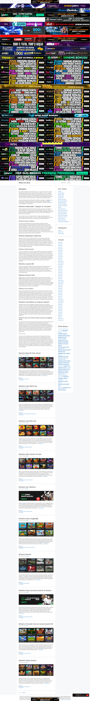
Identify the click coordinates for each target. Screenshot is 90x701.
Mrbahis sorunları (30, 479)
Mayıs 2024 (60, 266)
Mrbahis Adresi (61, 196)
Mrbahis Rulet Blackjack (62, 200)
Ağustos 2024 (60, 261)
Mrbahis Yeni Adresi (24, 182)
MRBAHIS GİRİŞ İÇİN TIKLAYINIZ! (45, 35)
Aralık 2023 (60, 274)
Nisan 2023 (60, 286)
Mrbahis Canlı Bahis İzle (28, 386)
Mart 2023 (60, 288)
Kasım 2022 (60, 294)
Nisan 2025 (60, 250)
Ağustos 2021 (60, 318)
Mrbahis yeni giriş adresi (32, 413)
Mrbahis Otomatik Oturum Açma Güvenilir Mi (36, 624)
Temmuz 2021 (60, 320)
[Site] (22, 62)
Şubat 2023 (60, 289)
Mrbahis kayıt (22, 583)
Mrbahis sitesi (60, 376)
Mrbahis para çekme (63, 372)
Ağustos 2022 (60, 299)
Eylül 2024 (60, 259)
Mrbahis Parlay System (27, 660)
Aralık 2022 (60, 293)
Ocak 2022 (60, 310)
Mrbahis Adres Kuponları (62, 215)
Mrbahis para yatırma (63, 370)
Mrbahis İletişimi (25, 554)
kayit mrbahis (60, 330)
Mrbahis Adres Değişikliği (28, 519)
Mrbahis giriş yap (63, 356)
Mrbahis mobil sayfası (23, 547)
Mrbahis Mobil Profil (62, 202)
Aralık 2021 (60, 312)
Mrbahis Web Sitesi (60, 379)
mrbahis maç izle (69, 367)
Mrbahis (69, 182)
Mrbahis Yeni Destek (62, 199)
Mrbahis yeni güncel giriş (63, 384)
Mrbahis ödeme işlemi (23, 479)
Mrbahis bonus (62, 337)
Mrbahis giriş (61, 351)
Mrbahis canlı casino (63, 340)
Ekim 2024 (60, 258)
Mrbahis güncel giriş (63, 362)
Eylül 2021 (60, 316)
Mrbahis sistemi (27, 686)
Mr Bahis (59, 191)
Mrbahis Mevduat (61, 218)
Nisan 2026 (60, 243)
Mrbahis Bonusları (22, 653)
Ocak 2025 (60, 253)
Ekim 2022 (60, 296)
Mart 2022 (60, 307)
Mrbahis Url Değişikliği (62, 204)
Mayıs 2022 (60, 304)
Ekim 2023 (60, 277)
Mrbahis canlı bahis (62, 338)
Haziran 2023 (60, 283)
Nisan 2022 (60, 305)
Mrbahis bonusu (28, 653)
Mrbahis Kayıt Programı (62, 216)
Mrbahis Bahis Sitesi (64, 335)
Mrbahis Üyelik (60, 387)
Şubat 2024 (60, 270)
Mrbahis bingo (22, 686)
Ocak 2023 (60, 291)
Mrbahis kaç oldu (62, 367)
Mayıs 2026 (60, 242)
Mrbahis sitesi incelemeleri (24, 413)
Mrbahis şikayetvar (62, 390)
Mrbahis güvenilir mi (63, 364)
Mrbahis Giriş (63, 182)
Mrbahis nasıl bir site (64, 369)
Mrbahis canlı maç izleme (63, 344)
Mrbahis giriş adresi (64, 353)
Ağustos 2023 (60, 280)
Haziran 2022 (60, 302)
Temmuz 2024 (61, 262)
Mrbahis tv (66, 376)
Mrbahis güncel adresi (64, 360)
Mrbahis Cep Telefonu (27, 487)
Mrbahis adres (60, 332)
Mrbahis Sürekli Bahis (62, 213)
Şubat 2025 (60, 251)
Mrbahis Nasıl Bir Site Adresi (29, 353)
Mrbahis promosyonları (62, 374)
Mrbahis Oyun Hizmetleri (62, 205)
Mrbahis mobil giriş (23, 511)
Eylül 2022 (60, 297)
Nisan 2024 (60, 267)
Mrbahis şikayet (26, 583)
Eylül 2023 (60, 278)
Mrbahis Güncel (61, 194)
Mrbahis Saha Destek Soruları (30, 454)
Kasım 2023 (60, 275)
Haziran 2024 (60, 264)
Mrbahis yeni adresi (63, 381)
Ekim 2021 (60, 315)
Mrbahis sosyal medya (23, 616)
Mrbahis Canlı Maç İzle (27, 421)
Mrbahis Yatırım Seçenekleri (63, 221)
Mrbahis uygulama (29, 511)
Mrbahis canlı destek (63, 342)
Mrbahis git (60, 358)
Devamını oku (44, 375)
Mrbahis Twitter (29, 616)
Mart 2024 (60, 269)
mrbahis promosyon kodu (61, 373)
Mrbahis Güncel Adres (62, 359)
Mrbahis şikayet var (62, 388)
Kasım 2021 (60, 313)
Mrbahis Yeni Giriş (60, 382)
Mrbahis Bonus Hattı (62, 208)
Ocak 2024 (60, 272)
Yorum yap (21, 414)
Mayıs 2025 (60, 248)
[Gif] (45, 86)
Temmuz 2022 (61, 301)
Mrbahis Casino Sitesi (61, 348)
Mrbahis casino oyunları (63, 347)
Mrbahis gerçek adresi (64, 349)
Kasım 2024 (60, 256)
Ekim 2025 (60, 245)
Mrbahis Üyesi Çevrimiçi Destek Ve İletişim (35, 590)
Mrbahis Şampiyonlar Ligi (63, 210)
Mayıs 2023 (60, 285)
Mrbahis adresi (62, 333)
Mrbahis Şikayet (61, 192)
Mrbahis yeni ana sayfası (31, 547)
